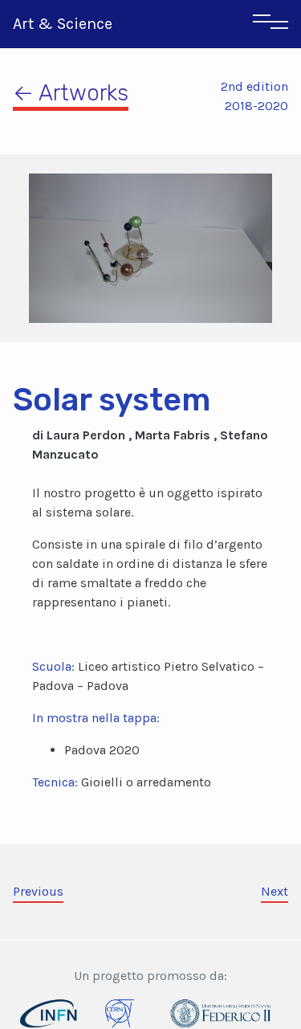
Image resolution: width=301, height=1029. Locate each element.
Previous (38, 891)
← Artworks (70, 93)
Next (274, 891)
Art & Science (62, 23)
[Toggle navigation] (270, 24)
